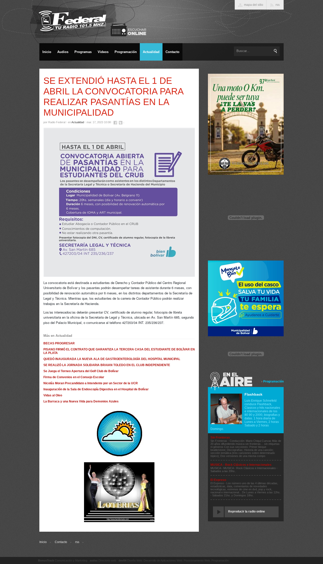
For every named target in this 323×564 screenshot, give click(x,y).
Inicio (43, 542)
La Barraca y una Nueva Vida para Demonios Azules (81, 401)
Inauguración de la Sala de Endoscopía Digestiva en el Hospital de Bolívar (96, 389)
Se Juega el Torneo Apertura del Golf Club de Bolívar (81, 371)
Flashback (253, 394)
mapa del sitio (253, 5)
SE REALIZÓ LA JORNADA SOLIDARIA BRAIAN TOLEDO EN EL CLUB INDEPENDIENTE (106, 365)
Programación (273, 381)
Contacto (61, 542)
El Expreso (218, 480)
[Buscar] (275, 51)
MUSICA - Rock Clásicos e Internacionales (241, 465)
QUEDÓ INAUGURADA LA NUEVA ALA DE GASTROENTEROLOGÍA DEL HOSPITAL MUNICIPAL (111, 359)
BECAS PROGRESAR (59, 343)
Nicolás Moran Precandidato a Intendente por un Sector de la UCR (90, 383)
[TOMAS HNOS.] (246, 173)
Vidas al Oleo (52, 395)
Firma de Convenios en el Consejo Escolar (73, 377)
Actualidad (77, 122)
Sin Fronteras (220, 437)
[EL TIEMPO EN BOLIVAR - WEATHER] (119, 456)
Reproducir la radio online (246, 511)
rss (77, 542)
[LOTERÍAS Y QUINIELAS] (119, 521)
